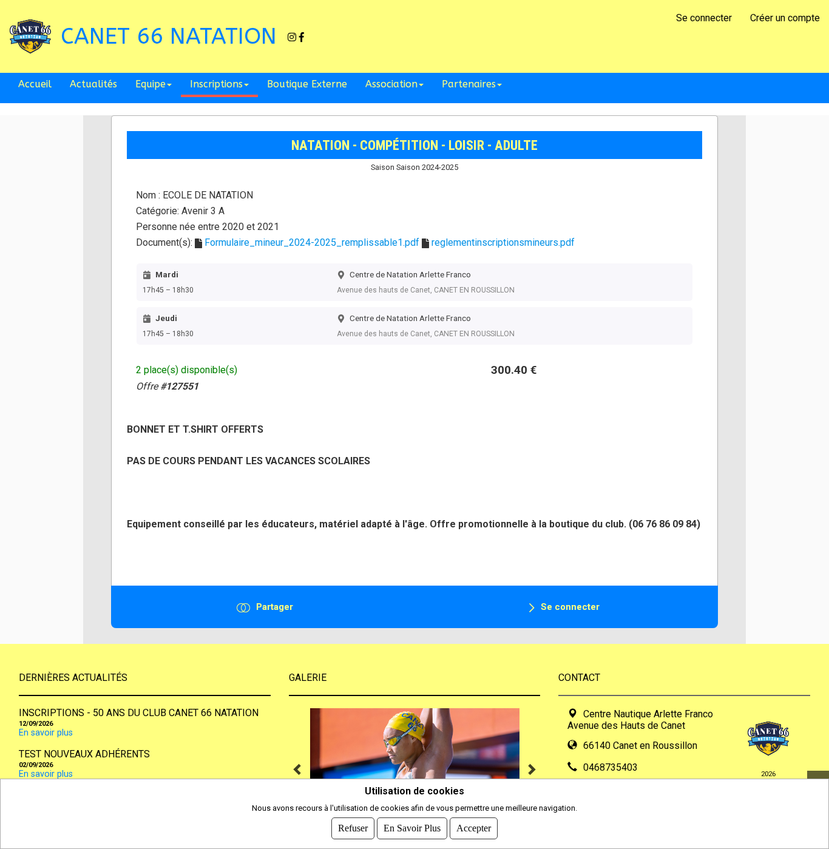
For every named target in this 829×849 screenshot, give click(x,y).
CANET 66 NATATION (169, 36)
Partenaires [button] (469, 84)
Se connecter (704, 18)
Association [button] (391, 84)
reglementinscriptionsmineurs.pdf (503, 242)
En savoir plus (46, 733)
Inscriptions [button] (216, 84)
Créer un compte (785, 18)
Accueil (35, 84)
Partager (274, 606)
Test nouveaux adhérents (84, 754)
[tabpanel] (414, 769)
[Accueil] (30, 35)
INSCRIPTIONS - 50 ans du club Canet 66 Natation (139, 713)
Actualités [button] (93, 84)
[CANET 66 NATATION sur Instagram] (292, 36)
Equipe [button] (150, 84)
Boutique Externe (307, 84)
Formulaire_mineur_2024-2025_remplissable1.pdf (312, 242)
